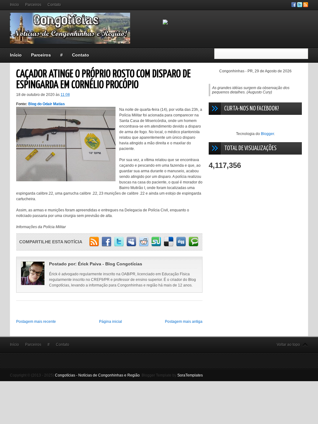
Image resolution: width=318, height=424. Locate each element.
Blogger (267, 134)
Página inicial (110, 321)
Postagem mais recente (36, 321)
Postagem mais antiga (183, 321)
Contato (54, 4)
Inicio (14, 4)
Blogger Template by (172, 375)
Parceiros (33, 4)
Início (16, 54)
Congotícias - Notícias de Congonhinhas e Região (97, 375)
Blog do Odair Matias (46, 104)
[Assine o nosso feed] (305, 6)
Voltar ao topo (288, 344)
